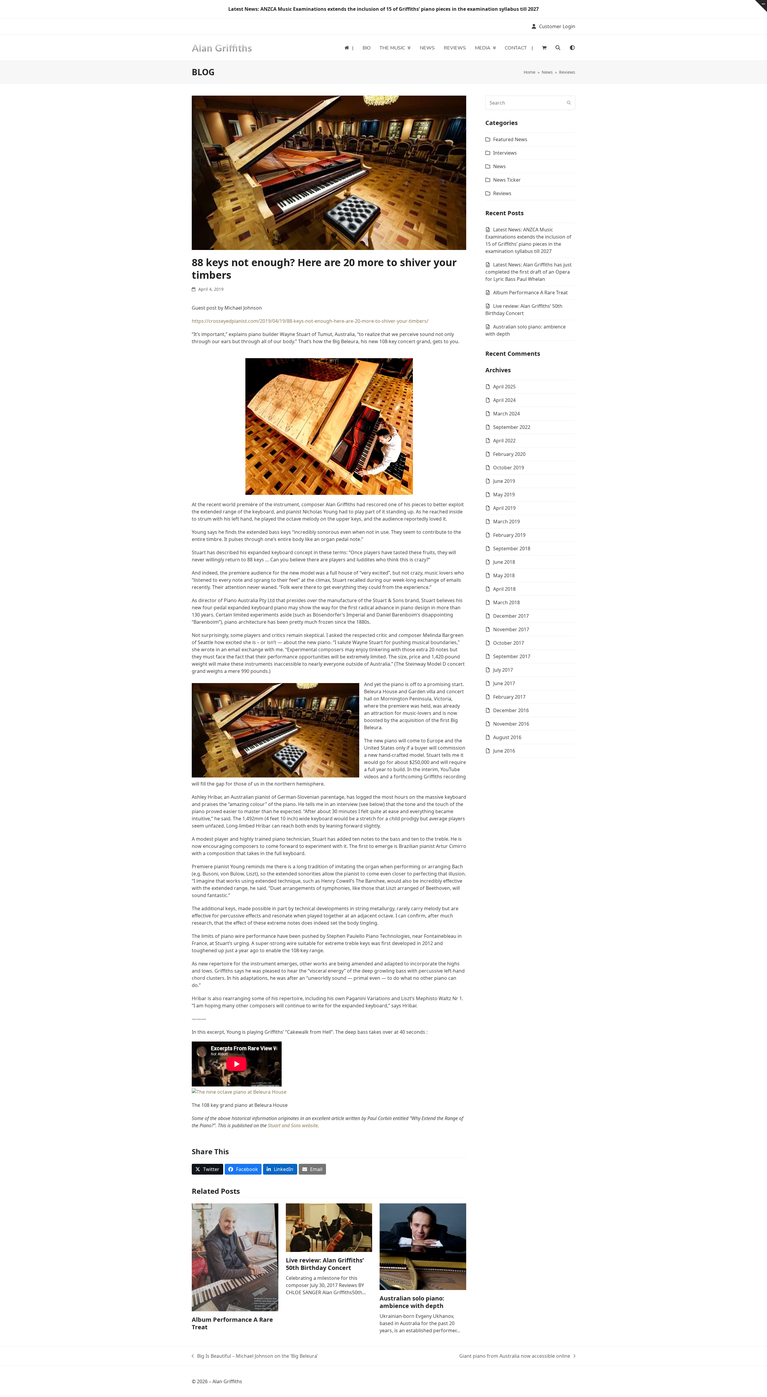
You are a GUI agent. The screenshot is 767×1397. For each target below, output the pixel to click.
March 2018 (506, 602)
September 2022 (511, 427)
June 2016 (504, 751)
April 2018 (504, 589)
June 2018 (504, 562)
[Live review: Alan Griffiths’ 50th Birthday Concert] (329, 1227)
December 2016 (511, 710)
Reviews (502, 193)
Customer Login (557, 26)
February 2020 (509, 454)
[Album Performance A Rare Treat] (235, 1256)
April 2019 (504, 508)
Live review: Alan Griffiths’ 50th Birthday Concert (325, 1264)
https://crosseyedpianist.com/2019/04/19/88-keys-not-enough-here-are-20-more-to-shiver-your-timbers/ (310, 321)
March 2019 (506, 521)
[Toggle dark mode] (572, 47)
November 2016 (511, 724)
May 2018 (504, 575)
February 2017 (509, 697)
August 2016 (507, 737)
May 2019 (504, 494)
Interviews (505, 153)
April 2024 (504, 400)
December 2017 (511, 616)
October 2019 (508, 467)
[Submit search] (569, 103)
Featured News (510, 139)
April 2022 (504, 440)
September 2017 (511, 656)
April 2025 (504, 386)
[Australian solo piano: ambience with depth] (423, 1246)
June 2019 (504, 481)
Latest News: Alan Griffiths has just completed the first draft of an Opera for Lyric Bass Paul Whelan (528, 271)
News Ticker (507, 180)
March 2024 (506, 413)
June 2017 (504, 683)
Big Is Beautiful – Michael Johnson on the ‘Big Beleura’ (255, 1356)
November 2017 (511, 629)
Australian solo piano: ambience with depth (412, 1302)
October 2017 (508, 643)
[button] (544, 47)
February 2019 (509, 535)
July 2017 (503, 670)
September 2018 (511, 548)
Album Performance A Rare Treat (232, 1323)
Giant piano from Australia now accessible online (514, 1356)
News (499, 166)
